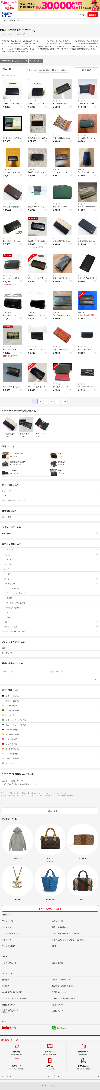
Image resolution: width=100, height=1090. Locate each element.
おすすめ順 (43, 70)
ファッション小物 (11, 588)
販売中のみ (33, 70)
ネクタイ (10, 612)
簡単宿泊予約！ (83, 1053)
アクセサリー (9, 583)
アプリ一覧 (55, 1076)
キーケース (34, 60)
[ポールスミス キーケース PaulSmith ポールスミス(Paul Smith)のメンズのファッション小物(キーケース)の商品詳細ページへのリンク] (37, 372)
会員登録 (92, 14)
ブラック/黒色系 (12, 696)
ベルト (9, 617)
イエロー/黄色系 (12, 734)
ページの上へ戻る (50, 810)
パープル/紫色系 (12, 729)
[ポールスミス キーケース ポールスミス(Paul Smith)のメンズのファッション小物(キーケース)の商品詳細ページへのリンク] (87, 123)
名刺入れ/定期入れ (13, 607)
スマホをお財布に (50, 1067)
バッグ (7, 573)
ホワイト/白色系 (12, 700)
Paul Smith (7, 533)
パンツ (7, 569)
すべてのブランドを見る (50, 908)
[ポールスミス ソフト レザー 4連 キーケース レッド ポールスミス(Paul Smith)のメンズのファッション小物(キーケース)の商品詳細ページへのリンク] (62, 372)
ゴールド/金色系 (12, 758)
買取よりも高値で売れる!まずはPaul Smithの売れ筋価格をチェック (19, 782)
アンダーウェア (10, 626)
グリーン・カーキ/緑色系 (15, 720)
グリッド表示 (59, 70)
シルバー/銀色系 (12, 753)
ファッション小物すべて (16, 593)
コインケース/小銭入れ (15, 602)
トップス (7, 564)
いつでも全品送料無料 (49, 1053)
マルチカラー (10, 763)
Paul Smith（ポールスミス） (12, 60)
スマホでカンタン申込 (16, 1067)
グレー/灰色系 (11, 705)
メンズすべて (9, 559)
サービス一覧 (6, 1076)
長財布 (9, 598)
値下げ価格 (6, 516)
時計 (6, 621)
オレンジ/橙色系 (12, 749)
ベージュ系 (10, 715)
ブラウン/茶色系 (12, 710)
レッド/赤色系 (11, 744)
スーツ (7, 578)
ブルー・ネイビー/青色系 (15, 724)
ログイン (81, 14)
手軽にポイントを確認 (83, 1067)
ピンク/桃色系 (11, 739)
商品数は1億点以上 (16, 1053)
